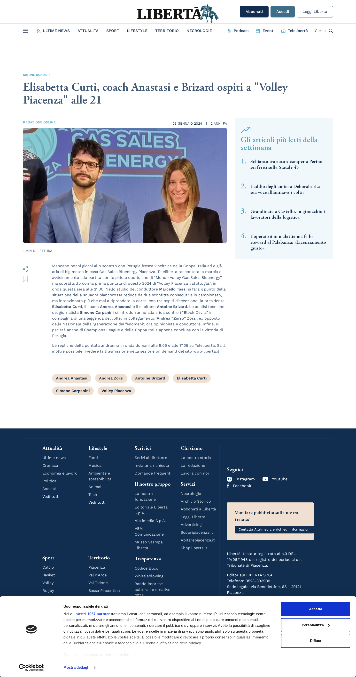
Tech (92, 494)
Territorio (167, 30)
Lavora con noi (195, 473)
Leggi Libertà (314, 11)
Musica (94, 465)
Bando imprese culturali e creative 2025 (152, 589)
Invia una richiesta (152, 465)
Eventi (268, 30)
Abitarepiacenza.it (198, 540)
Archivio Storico (196, 501)
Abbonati (254, 11)
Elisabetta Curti (192, 378)
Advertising (191, 524)
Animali (95, 486)
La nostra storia (196, 457)
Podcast (241, 30)
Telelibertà (298, 30)
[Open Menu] (25, 31)
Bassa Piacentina (104, 590)
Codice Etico (146, 568)
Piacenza (96, 567)
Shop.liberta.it (194, 548)
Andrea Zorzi (111, 378)
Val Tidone (98, 582)
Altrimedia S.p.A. (150, 520)
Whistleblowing (149, 576)
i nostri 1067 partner (91, 614)
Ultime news (54, 457)
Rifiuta (315, 641)
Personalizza (313, 625)
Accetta (315, 609)
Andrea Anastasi (71, 378)
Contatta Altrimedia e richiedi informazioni (274, 529)
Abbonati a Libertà (198, 509)
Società (49, 488)
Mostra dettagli (76, 667)
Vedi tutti (51, 496)
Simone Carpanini (37, 75)
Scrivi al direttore (151, 457)
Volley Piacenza (116, 390)
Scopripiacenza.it (197, 532)
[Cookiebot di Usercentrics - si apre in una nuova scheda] (31, 667)
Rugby (48, 590)
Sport (112, 30)
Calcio (48, 567)
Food (93, 457)
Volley (48, 582)
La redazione (193, 465)
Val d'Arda (97, 575)
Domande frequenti (153, 473)
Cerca (320, 30)
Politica (49, 481)
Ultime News (56, 30)
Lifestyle (137, 30)
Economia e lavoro (59, 473)
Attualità (88, 30)
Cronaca (50, 465)
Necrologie (199, 30)
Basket (48, 575)
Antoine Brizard (150, 378)
